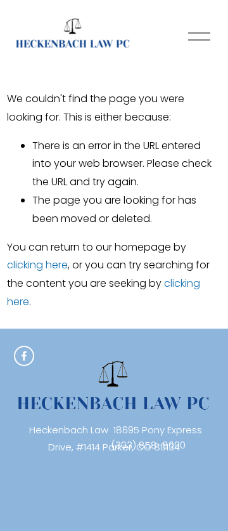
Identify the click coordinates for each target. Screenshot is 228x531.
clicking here (37, 265)
